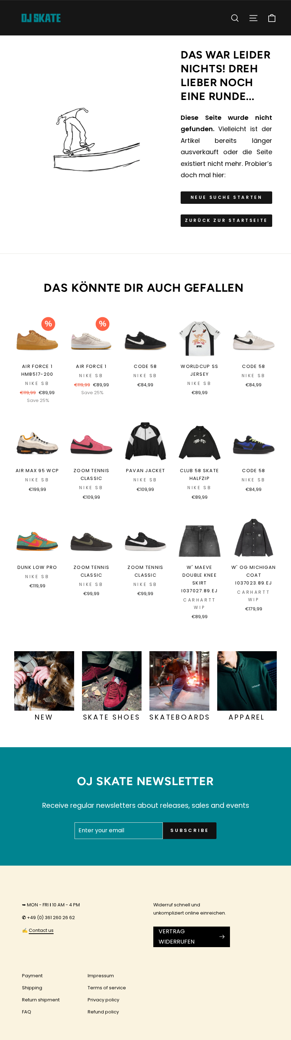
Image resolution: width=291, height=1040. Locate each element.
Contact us (41, 930)
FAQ (26, 1012)
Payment (32, 976)
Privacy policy (103, 1000)
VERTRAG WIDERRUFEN (176, 936)
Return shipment (41, 1000)
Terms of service (107, 988)
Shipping (32, 988)
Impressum (101, 976)
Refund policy (103, 1012)
